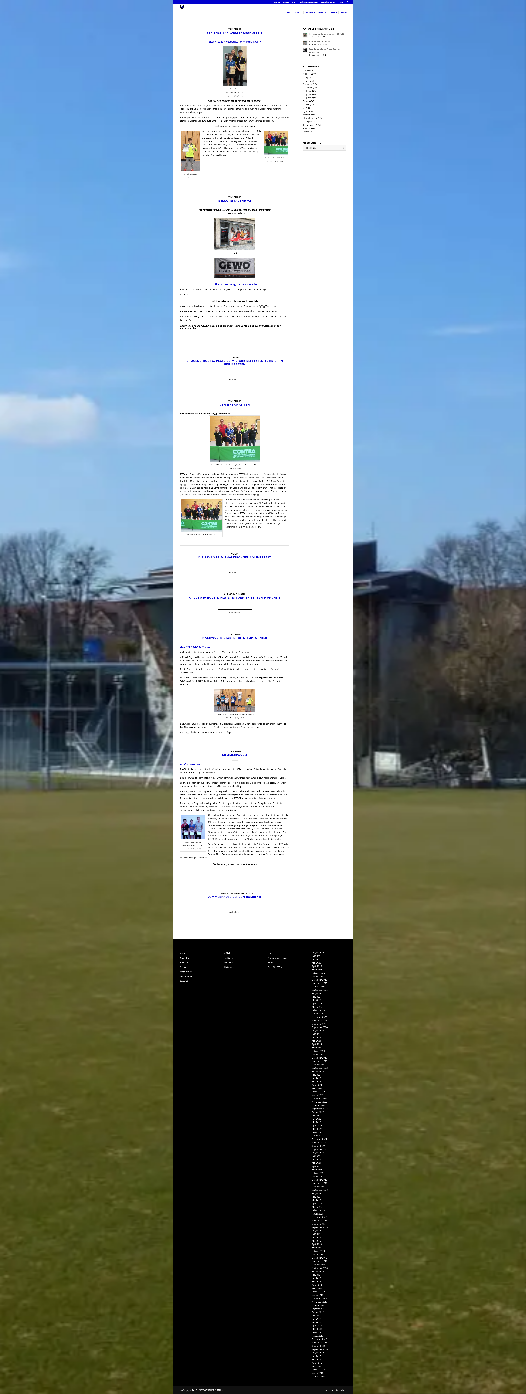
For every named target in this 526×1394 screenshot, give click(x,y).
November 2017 (319, 1301)
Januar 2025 (317, 1013)
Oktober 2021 (318, 1146)
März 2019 (317, 1247)
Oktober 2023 (318, 1064)
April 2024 (317, 1044)
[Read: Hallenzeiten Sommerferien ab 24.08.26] (305, 35)
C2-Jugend (307, 87)
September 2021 (320, 1149)
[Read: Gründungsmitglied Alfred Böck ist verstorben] (305, 50)
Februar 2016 (318, 1369)
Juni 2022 (316, 1118)
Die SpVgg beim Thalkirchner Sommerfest (234, 557)
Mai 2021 (316, 1162)
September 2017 (320, 1308)
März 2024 (317, 1047)
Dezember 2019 (319, 1217)
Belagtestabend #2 (234, 200)
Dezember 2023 (319, 1057)
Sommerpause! (234, 755)
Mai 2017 (316, 1322)
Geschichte (184, 958)
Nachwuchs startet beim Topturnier (234, 638)
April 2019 (317, 1244)
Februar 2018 (318, 1291)
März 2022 (317, 1129)
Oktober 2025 (318, 986)
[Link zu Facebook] (347, 2)
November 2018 (319, 1261)
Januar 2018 (317, 1295)
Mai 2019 (316, 1240)
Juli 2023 (316, 1074)
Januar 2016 (317, 1373)
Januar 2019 (317, 1254)
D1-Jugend (308, 91)
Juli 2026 (316, 956)
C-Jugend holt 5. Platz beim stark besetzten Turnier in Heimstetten (234, 362)
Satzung (183, 967)
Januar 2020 (317, 1213)
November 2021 (319, 1142)
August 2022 (318, 1112)
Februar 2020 (318, 1210)
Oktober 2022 (318, 1105)
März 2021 (317, 1169)
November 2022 (319, 1101)
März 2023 (317, 1088)
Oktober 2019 (318, 1223)
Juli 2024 (316, 1034)
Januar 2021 (317, 1176)
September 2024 (320, 1027)
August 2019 (318, 1230)
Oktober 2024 (318, 1023)
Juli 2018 (316, 1274)
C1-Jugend (234, 357)
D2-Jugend (308, 94)
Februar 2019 (318, 1251)
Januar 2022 (317, 1135)
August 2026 (318, 952)
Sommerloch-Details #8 (319, 41)
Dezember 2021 (319, 1139)
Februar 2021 (318, 1173)
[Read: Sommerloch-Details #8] (305, 42)
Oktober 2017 (318, 1305)
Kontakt (286, 2)
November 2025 (319, 983)
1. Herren (307, 128)
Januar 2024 (317, 1054)
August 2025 (318, 993)
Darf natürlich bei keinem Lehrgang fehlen (235, 126)
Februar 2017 (318, 1332)
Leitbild (294, 2)
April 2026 (317, 966)
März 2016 (317, 1366)
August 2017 (318, 1312)
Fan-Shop (276, 2)
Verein (234, 554)
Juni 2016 (316, 1356)
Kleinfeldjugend (236, 893)
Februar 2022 (318, 1132)
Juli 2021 (316, 1156)
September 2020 (320, 1190)
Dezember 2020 (319, 1179)
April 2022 (317, 1125)
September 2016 (320, 1349)
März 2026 (317, 969)
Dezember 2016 (319, 1339)
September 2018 (320, 1268)
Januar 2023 (317, 1095)
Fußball (240, 594)
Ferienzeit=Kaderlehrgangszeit (235, 32)
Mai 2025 (316, 1000)
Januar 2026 (317, 976)
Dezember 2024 (319, 1017)
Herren (306, 104)
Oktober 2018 (318, 1264)
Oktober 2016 (318, 1346)
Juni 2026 (316, 959)
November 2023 (319, 1061)
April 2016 (317, 1363)
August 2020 (318, 1193)
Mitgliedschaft (186, 971)
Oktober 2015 (318, 1376)
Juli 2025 (316, 996)
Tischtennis (234, 29)
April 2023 (317, 1084)
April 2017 (317, 1325)
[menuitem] (276, 2)
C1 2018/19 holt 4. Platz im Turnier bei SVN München (234, 597)
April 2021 (317, 1166)
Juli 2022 (316, 1115)
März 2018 (317, 1288)
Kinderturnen (309, 114)
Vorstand (184, 962)
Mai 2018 (316, 1281)
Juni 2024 (316, 1037)
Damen (306, 101)
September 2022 (320, 1108)
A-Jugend (307, 77)
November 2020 (319, 1183)
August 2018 (318, 1271)
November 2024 (319, 1020)
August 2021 (318, 1152)
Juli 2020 (316, 1196)
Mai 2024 (316, 1040)
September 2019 (320, 1227)
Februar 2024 (318, 1051)
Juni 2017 (316, 1318)
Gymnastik (308, 111)
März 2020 (317, 1207)
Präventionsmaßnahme (309, 2)
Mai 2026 (316, 962)
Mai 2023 (316, 1081)
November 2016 (319, 1342)
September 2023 (320, 1067)
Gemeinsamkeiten (235, 404)
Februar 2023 (318, 1091)
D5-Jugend (308, 97)
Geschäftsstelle (186, 976)
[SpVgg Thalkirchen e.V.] (179, 12)
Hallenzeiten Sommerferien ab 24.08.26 (326, 34)
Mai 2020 (316, 1200)
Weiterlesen (234, 379)
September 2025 (320, 990)
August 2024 (318, 1030)
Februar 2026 (318, 973)
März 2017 (317, 1329)
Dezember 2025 (319, 979)
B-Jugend (307, 80)
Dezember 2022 (319, 1098)
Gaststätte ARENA (328, 2)
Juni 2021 (316, 1159)
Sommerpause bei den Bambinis (235, 897)
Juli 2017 (316, 1315)
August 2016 (318, 1352)
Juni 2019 (316, 1237)
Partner (341, 2)
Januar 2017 (317, 1335)
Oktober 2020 (318, 1186)
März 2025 (317, 1006)
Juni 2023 (316, 1078)
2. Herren (307, 74)
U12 (305, 108)
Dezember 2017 (319, 1298)
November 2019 (319, 1220)
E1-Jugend (307, 121)
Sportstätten (185, 981)
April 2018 (317, 1284)
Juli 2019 (316, 1234)
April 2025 (317, 1003)
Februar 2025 (318, 1010)
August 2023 (318, 1071)
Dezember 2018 (319, 1257)
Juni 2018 (316, 1278)
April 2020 (317, 1203)
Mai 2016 (316, 1359)
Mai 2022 (316, 1122)
